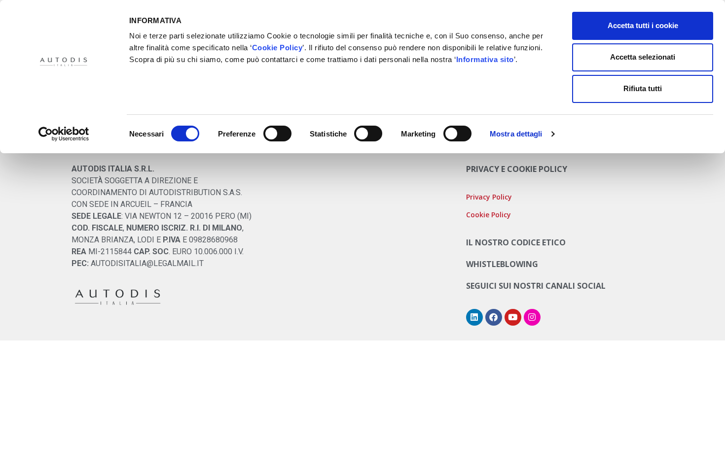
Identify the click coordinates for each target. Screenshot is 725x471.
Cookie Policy (277, 47)
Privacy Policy (489, 197)
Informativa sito (485, 59)
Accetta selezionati (642, 57)
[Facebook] (493, 317)
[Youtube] (513, 317)
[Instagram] (532, 317)
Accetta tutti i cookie (643, 25)
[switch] (277, 133)
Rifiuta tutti (642, 88)
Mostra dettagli (516, 134)
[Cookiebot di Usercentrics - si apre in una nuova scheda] (64, 134)
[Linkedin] (474, 317)
